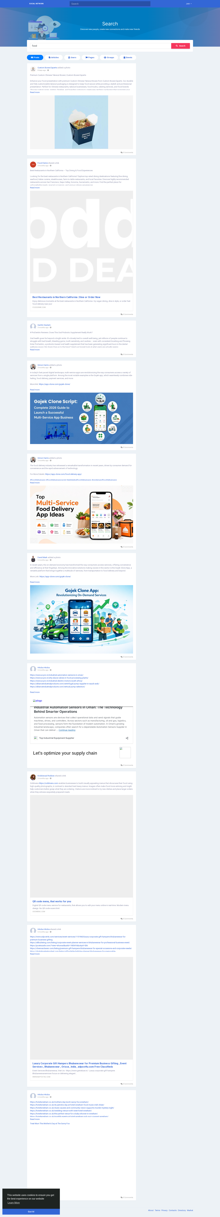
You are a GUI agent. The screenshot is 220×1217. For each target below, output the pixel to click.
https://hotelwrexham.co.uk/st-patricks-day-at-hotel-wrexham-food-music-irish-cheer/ (67, 1105)
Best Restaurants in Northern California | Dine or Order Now (66, 297)
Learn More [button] (14, 1202)
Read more (35, 92)
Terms (158, 1210)
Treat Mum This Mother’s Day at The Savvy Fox (50, 1123)
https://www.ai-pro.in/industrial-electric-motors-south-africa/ (56, 681)
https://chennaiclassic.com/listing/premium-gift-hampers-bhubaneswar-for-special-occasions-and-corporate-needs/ (81, 948)
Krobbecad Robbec (46, 776)
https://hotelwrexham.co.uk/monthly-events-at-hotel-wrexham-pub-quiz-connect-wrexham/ (69, 1116)
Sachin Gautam (44, 325)
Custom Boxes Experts (47, 68)
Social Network (36, 4)
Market (190, 1210)
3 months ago (43, 166)
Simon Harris (43, 365)
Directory (182, 1210)
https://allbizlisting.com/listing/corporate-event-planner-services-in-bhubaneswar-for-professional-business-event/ (80, 942)
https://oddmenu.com (48, 783)
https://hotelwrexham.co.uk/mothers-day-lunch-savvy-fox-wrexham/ (59, 1102)
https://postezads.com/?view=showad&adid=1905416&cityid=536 (59, 945)
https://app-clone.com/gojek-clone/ (54, 384)
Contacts (173, 1210)
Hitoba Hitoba (44, 667)
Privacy (164, 1210)
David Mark (42, 557)
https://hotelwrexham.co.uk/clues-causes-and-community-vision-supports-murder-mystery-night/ (72, 1108)
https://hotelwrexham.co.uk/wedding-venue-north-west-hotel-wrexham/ (61, 1111)
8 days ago (42, 70)
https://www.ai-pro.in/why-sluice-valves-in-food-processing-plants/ (59, 678)
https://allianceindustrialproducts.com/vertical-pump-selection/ (57, 687)
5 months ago (43, 560)
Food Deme (43, 163)
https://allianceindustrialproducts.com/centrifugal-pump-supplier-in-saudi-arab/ (64, 684)
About (151, 1210)
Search (182, 46)
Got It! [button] (31, 1211)
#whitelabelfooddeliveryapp (79, 480)
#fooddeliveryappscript (56, 480)
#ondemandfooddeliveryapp (104, 480)
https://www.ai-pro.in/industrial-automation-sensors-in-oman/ (56, 675)
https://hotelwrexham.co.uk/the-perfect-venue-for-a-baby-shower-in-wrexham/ (64, 1114)
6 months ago (43, 1097)
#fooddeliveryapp (38, 480)
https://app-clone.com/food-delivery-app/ (63, 474)
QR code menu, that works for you (51, 901)
